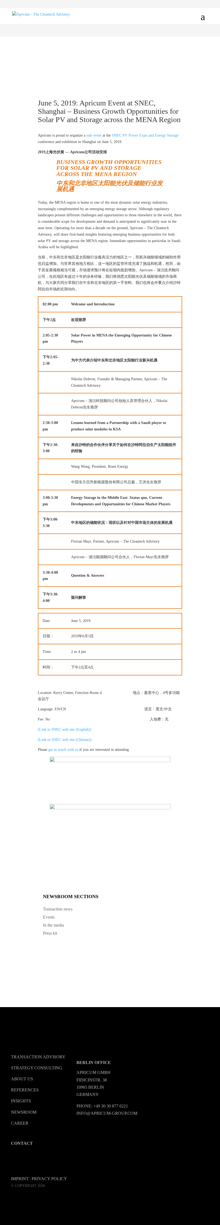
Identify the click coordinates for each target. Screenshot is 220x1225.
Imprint (20, 1178)
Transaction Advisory (38, 1057)
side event (93, 135)
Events (48, 917)
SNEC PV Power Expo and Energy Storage (145, 135)
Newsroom (23, 1112)
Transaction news (57, 909)
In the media (53, 925)
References (25, 1090)
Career (19, 1123)
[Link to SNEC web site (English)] (64, 729)
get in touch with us (63, 750)
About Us (22, 1079)
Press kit (50, 933)
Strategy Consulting (36, 1068)
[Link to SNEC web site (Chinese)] (64, 740)
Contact (22, 1143)
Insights (21, 1101)
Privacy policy (49, 1178)
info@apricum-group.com (106, 1113)
